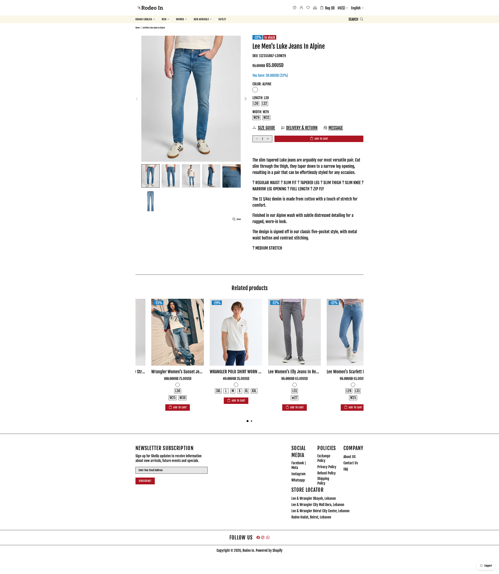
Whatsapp (298, 480)
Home (137, 27)
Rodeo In (150, 7)
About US (349, 457)
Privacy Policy (326, 467)
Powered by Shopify (269, 550)
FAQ (345, 469)
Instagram (298, 474)
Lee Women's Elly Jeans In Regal (220, 371)
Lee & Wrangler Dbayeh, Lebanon (313, 498)
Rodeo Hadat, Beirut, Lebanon (311, 517)
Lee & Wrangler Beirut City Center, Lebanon (320, 511)
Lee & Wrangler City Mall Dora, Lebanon (317, 504)
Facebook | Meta (298, 465)
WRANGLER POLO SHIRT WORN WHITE (161, 371)
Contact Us (350, 463)
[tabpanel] (162, 355)
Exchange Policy (323, 458)
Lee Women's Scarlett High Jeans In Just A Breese (278, 371)
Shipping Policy (323, 480)
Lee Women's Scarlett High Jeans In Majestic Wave (337, 371)
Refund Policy (326, 473)
